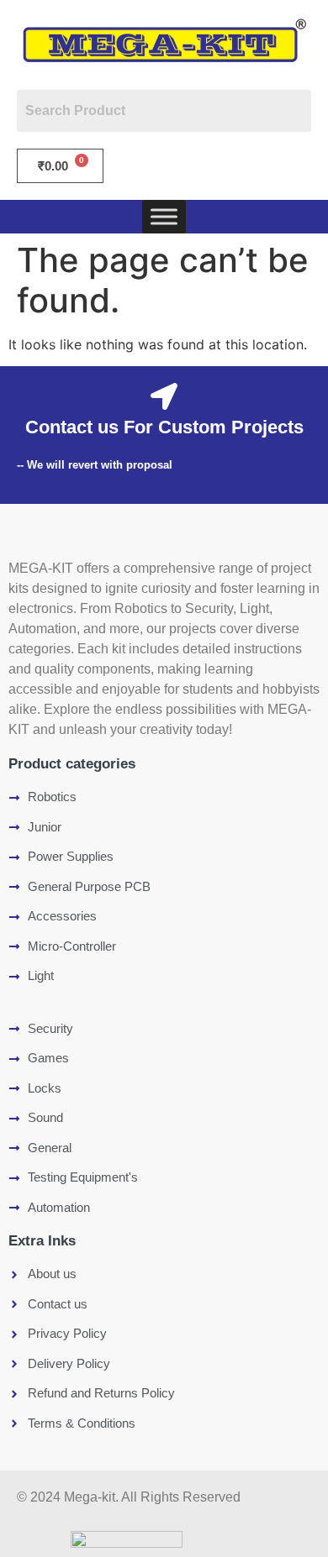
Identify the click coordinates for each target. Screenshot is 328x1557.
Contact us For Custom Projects (164, 427)
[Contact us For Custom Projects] (164, 396)
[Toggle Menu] (164, 216)
